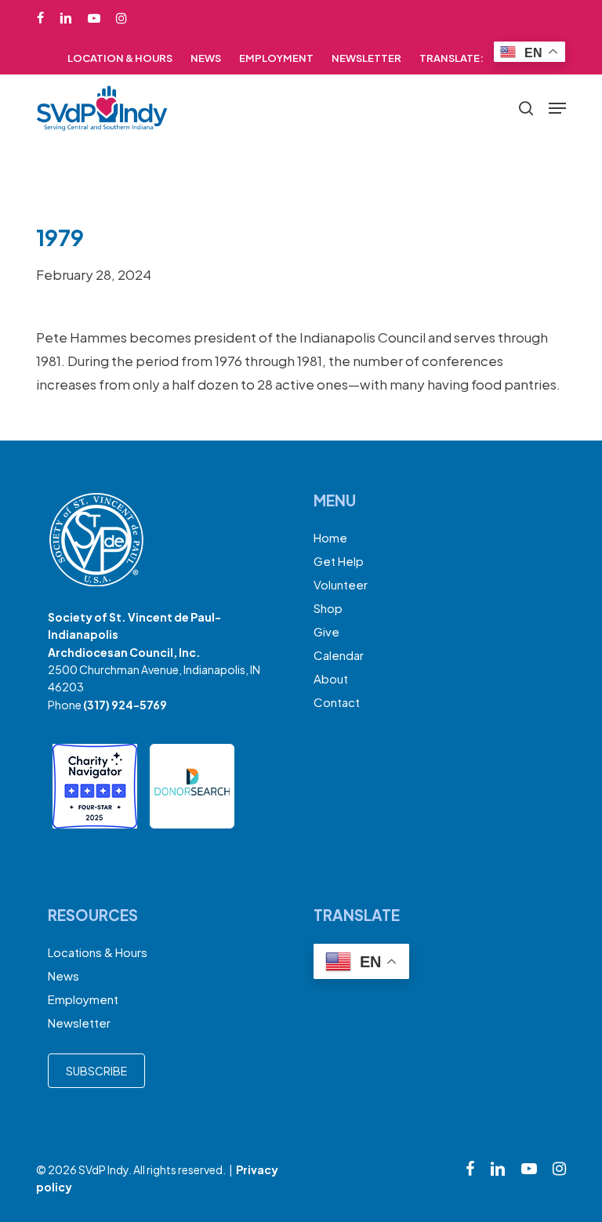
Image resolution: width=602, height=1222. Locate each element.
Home (330, 537)
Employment (83, 999)
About (331, 678)
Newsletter (79, 1022)
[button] (557, 108)
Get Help (339, 560)
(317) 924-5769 (125, 705)
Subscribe (96, 1071)
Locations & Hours (97, 952)
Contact (337, 701)
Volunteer (341, 584)
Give (326, 631)
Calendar (339, 654)
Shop (328, 607)
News (63, 975)
